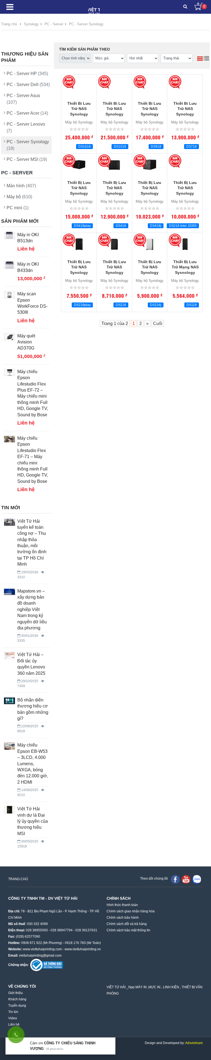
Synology (31, 24)
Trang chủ (9, 24)
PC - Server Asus (23, 98)
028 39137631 (86, 930)
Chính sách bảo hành (123, 917)
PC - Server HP (27, 73)
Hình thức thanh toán (122, 905)
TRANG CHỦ (18, 879)
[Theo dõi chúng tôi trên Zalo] (196, 879)
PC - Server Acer (27, 113)
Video (12, 1018)
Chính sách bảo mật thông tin (128, 930)
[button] (185, 7)
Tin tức (13, 1012)
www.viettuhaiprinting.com (42, 949)
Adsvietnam (194, 1043)
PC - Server (53, 24)
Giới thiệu (15, 993)
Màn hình (21, 185)
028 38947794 (62, 930)
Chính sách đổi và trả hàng (127, 924)
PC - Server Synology (86, 24)
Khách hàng (17, 999)
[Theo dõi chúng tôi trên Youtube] (186, 879)
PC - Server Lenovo (26, 127)
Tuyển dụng (17, 1005)
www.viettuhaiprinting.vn (83, 949)
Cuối (157, 323)
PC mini (18, 207)
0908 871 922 (31, 943)
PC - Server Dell (28, 84)
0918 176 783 (75, 943)
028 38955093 (37, 930)
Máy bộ (19, 196)
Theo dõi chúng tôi (154, 878)
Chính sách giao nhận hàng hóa (131, 911)
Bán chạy (69, 82)
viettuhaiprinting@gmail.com (40, 955)
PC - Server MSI (27, 159)
